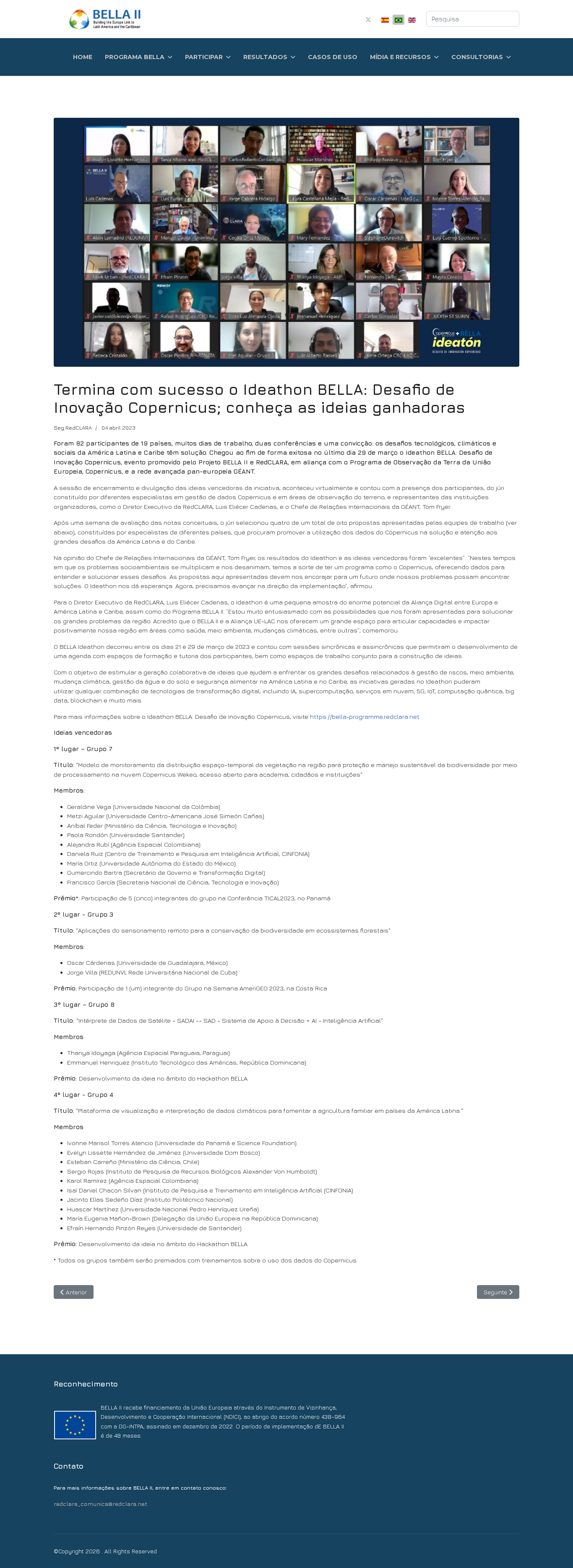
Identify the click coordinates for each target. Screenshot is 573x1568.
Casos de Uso (332, 57)
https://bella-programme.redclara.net (364, 716)
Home (82, 57)
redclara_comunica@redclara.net (101, 1503)
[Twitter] (368, 19)
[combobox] (472, 19)
